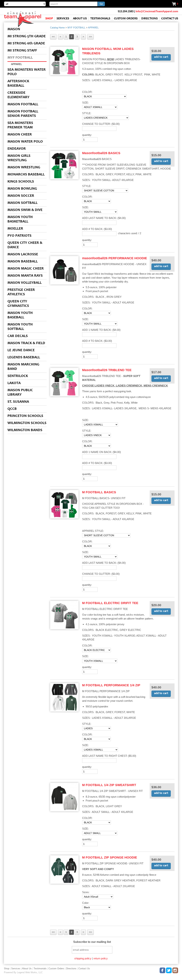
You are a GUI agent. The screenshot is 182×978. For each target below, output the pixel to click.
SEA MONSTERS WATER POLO (26, 72)
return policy (100, 958)
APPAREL (16, 64)
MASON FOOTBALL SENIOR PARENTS (22, 114)
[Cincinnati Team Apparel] (22, 26)
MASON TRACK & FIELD (26, 343)
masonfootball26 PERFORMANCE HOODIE (114, 258)
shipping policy (82, 958)
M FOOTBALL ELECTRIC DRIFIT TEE (110, 603)
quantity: (87, 134)
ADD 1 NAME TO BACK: (101, 329)
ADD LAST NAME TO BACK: (104, 217)
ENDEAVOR (16, 149)
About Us (80, 18)
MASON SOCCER (20, 196)
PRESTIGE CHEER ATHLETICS (21, 292)
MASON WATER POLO (25, 142)
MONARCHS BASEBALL (26, 174)
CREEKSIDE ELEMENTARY (18, 95)
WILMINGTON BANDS (24, 430)
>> (90, 36)
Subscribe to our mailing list (92, 941)
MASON (13, 29)
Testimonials (100, 18)
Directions (149, 18)
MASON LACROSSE (22, 254)
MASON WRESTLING (23, 167)
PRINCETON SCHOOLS (25, 416)
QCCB (12, 409)
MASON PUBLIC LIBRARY (20, 393)
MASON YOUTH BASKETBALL (20, 219)
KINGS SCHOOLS (20, 182)
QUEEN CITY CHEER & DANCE (24, 245)
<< (53, 36)
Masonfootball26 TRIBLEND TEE (107, 370)
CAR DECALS (17, 336)
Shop (49, 18)
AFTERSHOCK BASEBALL (18, 84)
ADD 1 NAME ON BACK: (101, 451)
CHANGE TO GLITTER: (101, 123)
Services (63, 18)
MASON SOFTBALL (22, 203)
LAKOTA (14, 383)
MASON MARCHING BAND (23, 367)
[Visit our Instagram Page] (175, 970)
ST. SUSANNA (18, 402)
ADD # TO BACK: (97, 228)
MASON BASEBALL (22, 261)
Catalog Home (57, 27)
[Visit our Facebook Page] (162, 970)
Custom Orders (126, 18)
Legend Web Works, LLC (30, 972)
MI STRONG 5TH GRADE (26, 36)
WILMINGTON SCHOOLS (26, 423)
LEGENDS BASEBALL (23, 357)
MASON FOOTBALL (22, 104)
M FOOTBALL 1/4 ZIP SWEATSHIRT (109, 785)
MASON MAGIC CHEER (25, 269)
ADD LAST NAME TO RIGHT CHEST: (109, 755)
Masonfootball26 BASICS (101, 153)
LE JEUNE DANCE (21, 350)
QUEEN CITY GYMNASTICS (18, 304)
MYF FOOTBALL (20, 58)
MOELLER (15, 229)
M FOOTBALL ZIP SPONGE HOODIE (109, 857)
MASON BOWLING (22, 189)
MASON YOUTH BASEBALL (20, 315)
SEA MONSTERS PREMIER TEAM (20, 125)
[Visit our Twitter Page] (169, 970)
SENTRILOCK (17, 376)
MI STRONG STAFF (22, 51)
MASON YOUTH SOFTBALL (20, 327)
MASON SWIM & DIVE (24, 210)
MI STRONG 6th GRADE (26, 43)
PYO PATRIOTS (19, 236)
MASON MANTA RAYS (25, 276)
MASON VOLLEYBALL (24, 283)
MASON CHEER (19, 135)
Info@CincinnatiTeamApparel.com (157, 11)
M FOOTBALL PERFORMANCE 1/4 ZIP (111, 685)
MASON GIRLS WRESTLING (18, 158)
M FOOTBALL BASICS (99, 492)
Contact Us (169, 18)
